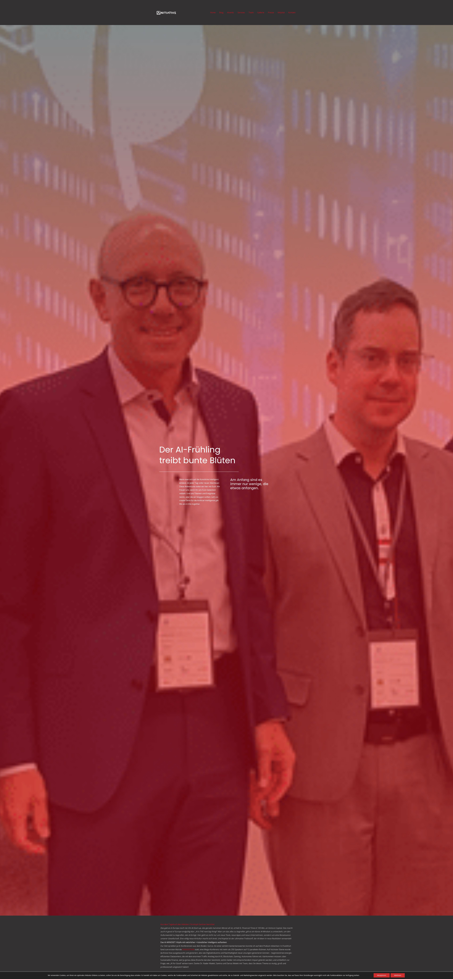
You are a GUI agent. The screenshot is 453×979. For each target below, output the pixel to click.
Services (241, 12)
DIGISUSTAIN (188, 949)
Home (213, 12)
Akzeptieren (381, 975)
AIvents (230, 12)
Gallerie (260, 12)
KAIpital (281, 12)
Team (251, 12)
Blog (221, 12)
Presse (271, 12)
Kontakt (291, 12)
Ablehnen (397, 975)
